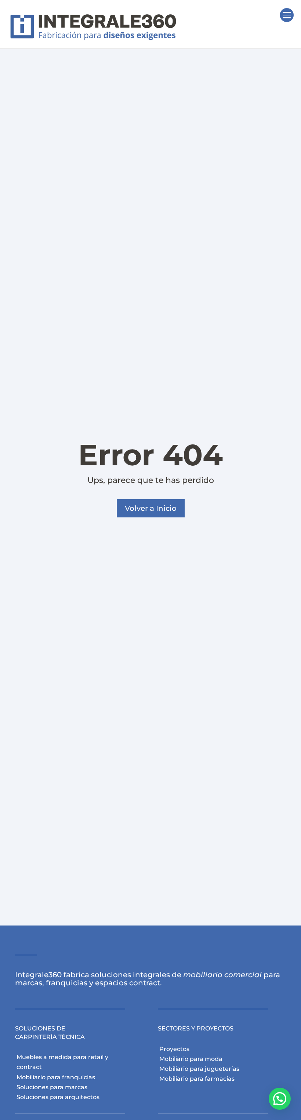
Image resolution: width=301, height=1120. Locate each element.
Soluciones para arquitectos (58, 1097)
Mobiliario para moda (190, 1058)
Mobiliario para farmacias (197, 1078)
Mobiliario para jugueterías (199, 1068)
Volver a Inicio (151, 508)
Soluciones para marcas (52, 1087)
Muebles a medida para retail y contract (62, 1062)
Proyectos (174, 1049)
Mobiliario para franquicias (56, 1077)
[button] (280, 1099)
